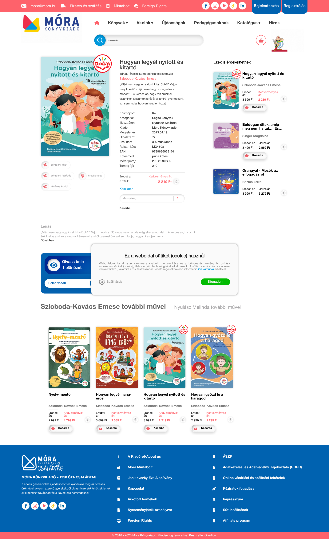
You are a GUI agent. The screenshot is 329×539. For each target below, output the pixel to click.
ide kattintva (206, 269)
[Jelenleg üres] (261, 40)
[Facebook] (206, 6)
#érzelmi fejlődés (61, 176)
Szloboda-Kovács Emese (138, 78)
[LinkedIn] (242, 6)
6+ (154, 113)
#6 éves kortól (59, 186)
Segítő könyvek (162, 118)
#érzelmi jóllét (59, 165)
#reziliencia (95, 176)
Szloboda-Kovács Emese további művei (103, 307)
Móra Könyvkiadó (164, 128)
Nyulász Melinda (164, 123)
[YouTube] (224, 6)
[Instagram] (215, 6)
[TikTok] (233, 6)
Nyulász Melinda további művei (207, 307)
